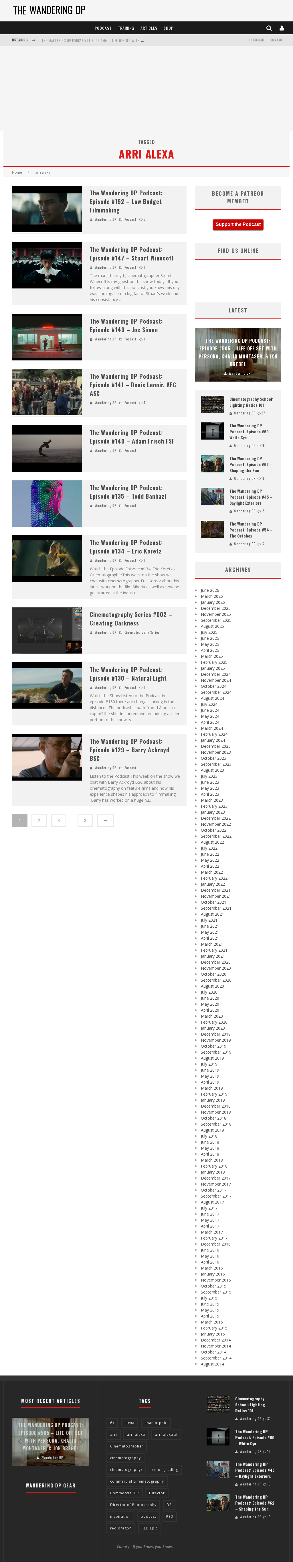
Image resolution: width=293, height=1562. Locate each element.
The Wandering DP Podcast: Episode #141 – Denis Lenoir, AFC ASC (133, 385)
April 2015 (210, 1316)
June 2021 (210, 926)
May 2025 (210, 644)
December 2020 (216, 962)
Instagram (256, 40)
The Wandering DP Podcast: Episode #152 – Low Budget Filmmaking (126, 201)
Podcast (103, 28)
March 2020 (212, 1016)
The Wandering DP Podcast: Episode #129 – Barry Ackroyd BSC (129, 750)
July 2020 (209, 992)
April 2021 (210, 938)
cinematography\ (126, 1469)
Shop (168, 28)
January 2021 (213, 956)
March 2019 (212, 1088)
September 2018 (216, 1124)
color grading (165, 1469)
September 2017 (216, 1196)
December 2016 (216, 1244)
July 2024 (209, 704)
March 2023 (212, 800)
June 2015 (210, 1304)
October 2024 (213, 686)
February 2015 (214, 1328)
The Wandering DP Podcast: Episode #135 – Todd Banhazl (128, 491)
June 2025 (210, 638)
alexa (129, 1422)
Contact (277, 40)
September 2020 (216, 980)
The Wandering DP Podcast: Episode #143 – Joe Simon (126, 325)
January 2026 (213, 602)
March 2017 (212, 1232)
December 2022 (216, 818)
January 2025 (213, 668)
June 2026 (210, 590)
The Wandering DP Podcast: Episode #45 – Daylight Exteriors (251, 497)
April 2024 (210, 722)
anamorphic (155, 1422)
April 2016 (210, 1262)
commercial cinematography (137, 1481)
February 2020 (214, 1022)
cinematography (125, 1457)
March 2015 (212, 1322)
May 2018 (210, 1148)
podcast (148, 1516)
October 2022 (213, 830)
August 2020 (212, 986)
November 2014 (216, 1346)
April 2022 (210, 866)
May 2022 (210, 860)
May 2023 (210, 788)
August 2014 (212, 1364)
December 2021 (216, 890)
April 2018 (210, 1154)
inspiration (120, 1516)
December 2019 (216, 1034)
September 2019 (216, 1052)
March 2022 (212, 872)
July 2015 (209, 1298)
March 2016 (212, 1268)
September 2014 (216, 1358)
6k (112, 1422)
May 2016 (210, 1256)
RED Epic (150, 1528)
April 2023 (210, 794)
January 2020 (213, 1028)
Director (157, 1493)
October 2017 (213, 1190)
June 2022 (210, 854)
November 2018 (216, 1112)
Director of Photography (133, 1504)
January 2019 (213, 1100)
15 (263, 478)
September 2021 (216, 908)
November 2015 (216, 1280)
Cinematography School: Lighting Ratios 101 (251, 402)
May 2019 (210, 1076)
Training (126, 28)
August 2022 (212, 842)
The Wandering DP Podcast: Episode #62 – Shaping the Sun (250, 464)
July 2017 (209, 1208)
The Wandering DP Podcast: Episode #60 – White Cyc (250, 431)
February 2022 (214, 878)
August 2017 (212, 1202)
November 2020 (216, 968)
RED (169, 1516)
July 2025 (209, 632)
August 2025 (212, 626)
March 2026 (212, 596)
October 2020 (213, 974)
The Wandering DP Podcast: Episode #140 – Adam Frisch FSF (132, 436)
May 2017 (210, 1220)
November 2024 (216, 680)
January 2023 (213, 812)
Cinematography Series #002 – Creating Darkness (131, 618)
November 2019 (216, 1040)
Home (17, 172)
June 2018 (210, 1142)
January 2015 (213, 1334)
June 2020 (210, 998)
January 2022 (213, 884)
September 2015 (216, 1292)
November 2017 (216, 1184)
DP (169, 1504)
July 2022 (209, 848)
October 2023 (213, 758)
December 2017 (216, 1178)
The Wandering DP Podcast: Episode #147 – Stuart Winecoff (132, 253)
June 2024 (210, 710)
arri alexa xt (166, 1434)
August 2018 (212, 1130)
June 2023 (210, 782)
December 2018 (216, 1106)
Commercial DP (124, 1493)
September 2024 (216, 692)
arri (113, 1434)
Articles (148, 28)
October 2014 (213, 1352)
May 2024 (210, 716)
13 (263, 544)
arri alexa (136, 1434)
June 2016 (210, 1250)
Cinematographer (126, 1446)
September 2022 (216, 836)
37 (263, 413)
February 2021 (214, 950)
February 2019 (214, 1094)
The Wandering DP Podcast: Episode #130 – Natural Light (128, 673)
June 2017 (210, 1214)
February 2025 (214, 662)
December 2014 (216, 1340)
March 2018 (212, 1160)
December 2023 (216, 746)
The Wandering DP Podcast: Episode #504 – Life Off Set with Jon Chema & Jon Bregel (111, 40)
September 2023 (216, 764)
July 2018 (209, 1136)
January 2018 (213, 1172)
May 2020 (210, 1004)
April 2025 (210, 650)
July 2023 (209, 776)
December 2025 (216, 608)
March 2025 (212, 656)
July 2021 (209, 920)
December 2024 (216, 674)
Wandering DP (105, 219)
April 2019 (210, 1082)
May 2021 (210, 932)
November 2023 (216, 752)
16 (263, 445)
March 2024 (212, 728)
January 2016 (213, 1274)
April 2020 (210, 1010)
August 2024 (212, 698)
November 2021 (216, 896)
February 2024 (214, 734)
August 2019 (212, 1058)
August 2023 (212, 770)
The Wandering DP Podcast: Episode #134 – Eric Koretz (126, 546)
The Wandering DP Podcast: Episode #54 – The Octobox (251, 530)
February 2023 (214, 806)
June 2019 (210, 1070)
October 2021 (213, 902)
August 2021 (212, 914)
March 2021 (212, 944)
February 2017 (214, 1238)
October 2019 (213, 1046)
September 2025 (216, 620)
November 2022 (216, 824)
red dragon (121, 1528)
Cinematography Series (142, 632)
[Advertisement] (146, 89)
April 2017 (210, 1226)
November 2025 (216, 614)
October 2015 (213, 1286)
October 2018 (213, 1118)
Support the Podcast (238, 224)
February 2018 (214, 1166)
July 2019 (209, 1064)
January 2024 (213, 740)
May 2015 (210, 1310)
